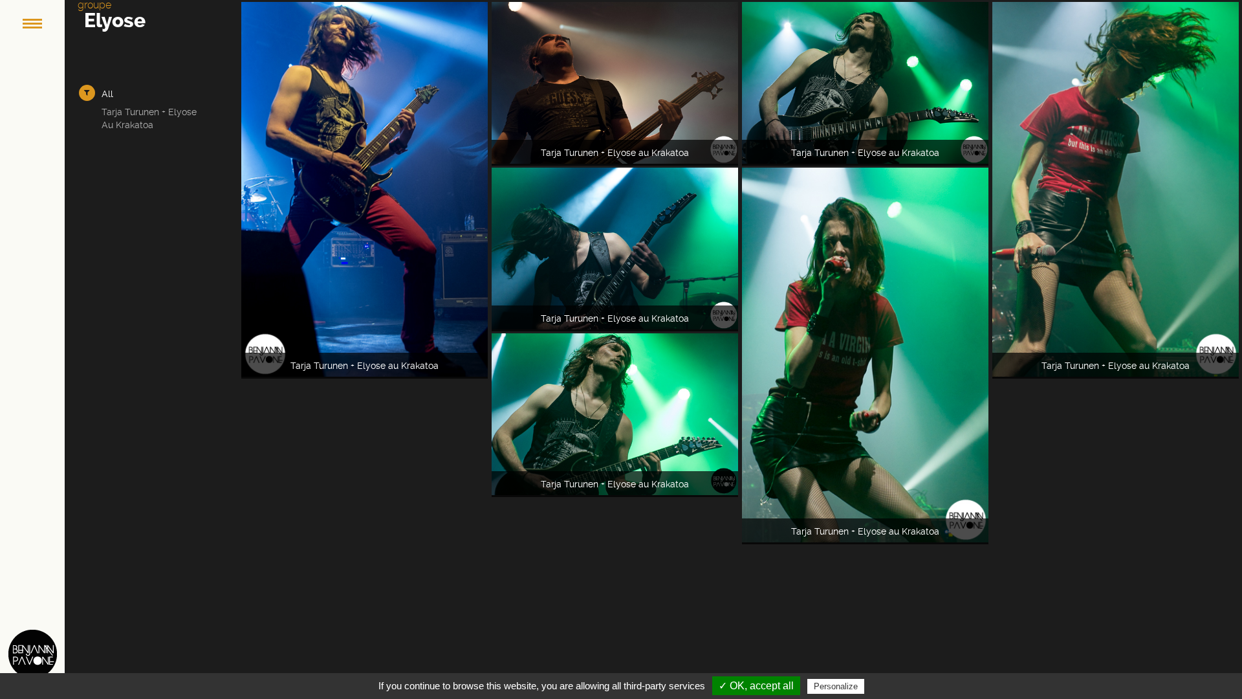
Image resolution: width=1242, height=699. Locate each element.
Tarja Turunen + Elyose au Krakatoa (149, 118)
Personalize (836, 686)
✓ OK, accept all (756, 685)
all (107, 94)
